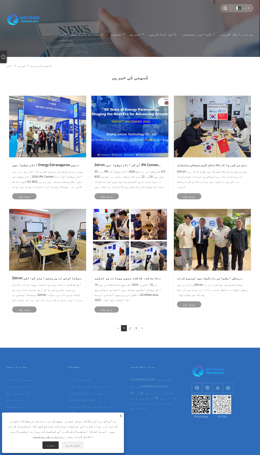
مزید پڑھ (24, 196)
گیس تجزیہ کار (79, 379)
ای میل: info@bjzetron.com (149, 386)
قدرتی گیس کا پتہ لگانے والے (90, 406)
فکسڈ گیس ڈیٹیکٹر (81, 399)
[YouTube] (217, 388)
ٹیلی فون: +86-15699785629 (151, 379)
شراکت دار (14, 399)
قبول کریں (73, 445)
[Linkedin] (207, 388)
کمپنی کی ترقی (17, 386)
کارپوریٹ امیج (17, 393)
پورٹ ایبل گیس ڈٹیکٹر (85, 393)
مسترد (51, 445)
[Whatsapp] (228, 388)
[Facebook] (197, 388)
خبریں (22, 65)
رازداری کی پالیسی (48, 436)
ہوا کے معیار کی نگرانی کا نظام (92, 386)
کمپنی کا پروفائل (20, 379)
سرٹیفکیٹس (14, 406)
